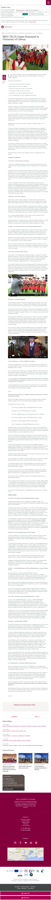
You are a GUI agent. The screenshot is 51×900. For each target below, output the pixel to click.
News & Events (22, 33)
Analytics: (40, 11)
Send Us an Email (26, 830)
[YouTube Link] (26, 843)
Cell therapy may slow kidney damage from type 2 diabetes (16, 740)
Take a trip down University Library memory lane (14, 731)
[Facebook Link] (20, 843)
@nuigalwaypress (13, 783)
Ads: (46, 11)
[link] (14, 871)
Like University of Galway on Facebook (14, 785)
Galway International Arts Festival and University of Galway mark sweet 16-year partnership (24, 726)
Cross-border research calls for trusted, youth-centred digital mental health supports (23, 745)
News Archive (29, 33)
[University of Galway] (6, 27)
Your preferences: (30, 11)
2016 (34, 33)
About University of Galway (11, 33)
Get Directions (26, 828)
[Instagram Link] (15, 843)
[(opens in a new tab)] (15, 872)
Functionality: (19, 11)
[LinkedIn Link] (31, 843)
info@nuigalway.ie (9, 778)
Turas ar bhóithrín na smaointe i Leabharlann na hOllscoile (16, 735)
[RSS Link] (36, 843)
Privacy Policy (32, 22)
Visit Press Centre (8, 789)
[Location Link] (25, 859)
